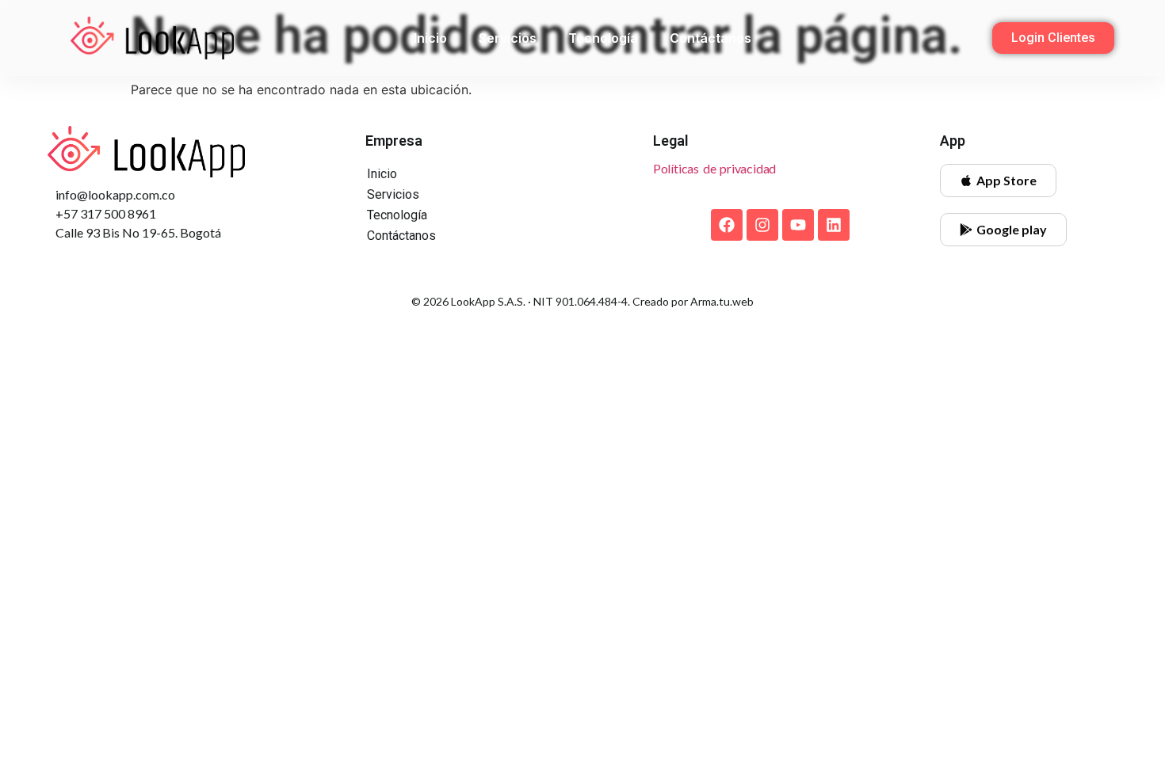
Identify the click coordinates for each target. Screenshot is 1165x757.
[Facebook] (727, 225)
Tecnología (603, 38)
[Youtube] (798, 225)
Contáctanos (710, 38)
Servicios (508, 38)
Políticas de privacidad (714, 168)
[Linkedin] (834, 225)
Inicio (430, 38)
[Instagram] (762, 225)
